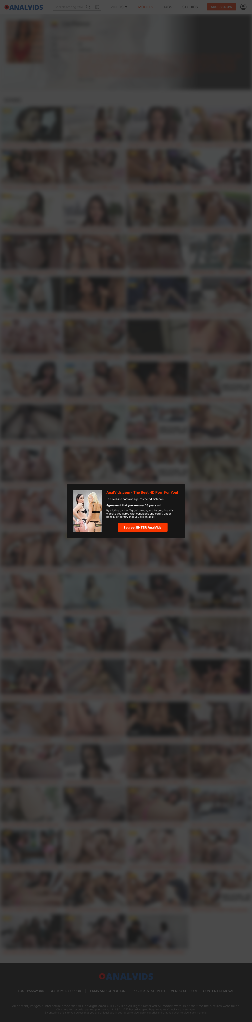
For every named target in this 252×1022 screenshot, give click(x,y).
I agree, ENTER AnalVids (142, 527)
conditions (142, 513)
